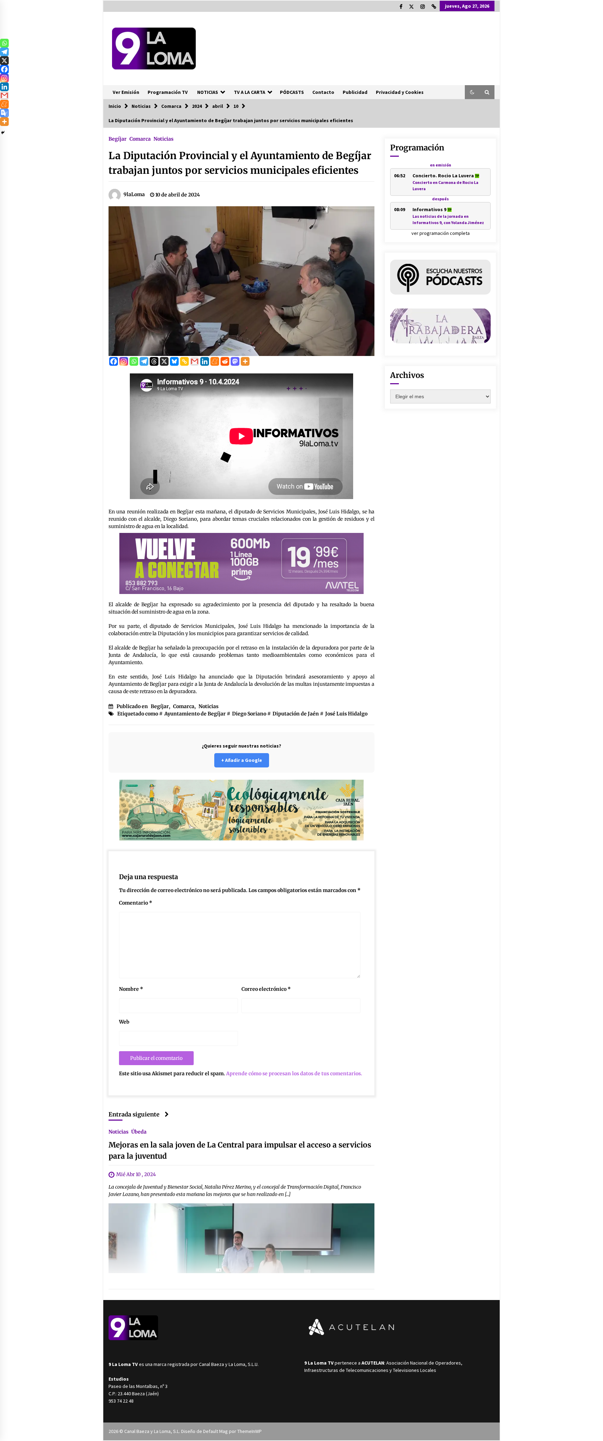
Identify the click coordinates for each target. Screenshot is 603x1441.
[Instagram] (123, 361)
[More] (245, 361)
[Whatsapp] (133, 361)
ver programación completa (440, 233)
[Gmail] (194, 361)
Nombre (131, 989)
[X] (164, 361)
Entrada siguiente (134, 1114)
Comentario (135, 903)
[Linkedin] (204, 361)
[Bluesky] (174, 361)
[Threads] (154, 361)
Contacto (323, 92)
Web (124, 1022)
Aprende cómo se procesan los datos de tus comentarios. (294, 1073)
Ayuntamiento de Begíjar (195, 714)
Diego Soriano (249, 714)
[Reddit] (225, 361)
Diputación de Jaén (296, 714)
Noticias (163, 138)
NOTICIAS (207, 92)
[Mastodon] (235, 361)
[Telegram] (144, 361)
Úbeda (139, 1131)
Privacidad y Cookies (400, 92)
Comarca (140, 138)
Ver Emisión (126, 92)
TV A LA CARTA (249, 92)
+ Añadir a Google (241, 760)
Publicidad (355, 92)
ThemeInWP (249, 1431)
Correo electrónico (266, 989)
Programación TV (168, 92)
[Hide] (3, 132)
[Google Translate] (4, 113)
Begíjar (118, 138)
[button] (472, 92)
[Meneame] (214, 361)
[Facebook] (113, 361)
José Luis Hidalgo (346, 714)
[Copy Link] (184, 361)
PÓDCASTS (292, 92)
